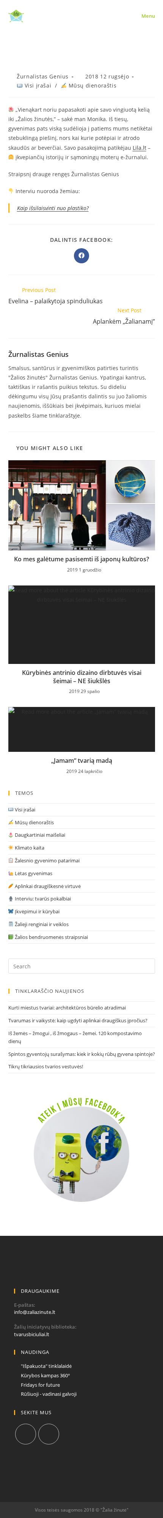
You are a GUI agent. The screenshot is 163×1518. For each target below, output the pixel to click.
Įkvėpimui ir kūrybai (37, 911)
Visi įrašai (37, 85)
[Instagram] (48, 1434)
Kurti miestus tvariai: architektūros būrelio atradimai (67, 1007)
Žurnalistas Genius (43, 76)
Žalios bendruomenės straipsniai (51, 937)
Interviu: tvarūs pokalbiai (42, 898)
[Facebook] (25, 1434)
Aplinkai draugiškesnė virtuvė (47, 886)
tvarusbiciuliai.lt (31, 1334)
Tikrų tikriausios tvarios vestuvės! (45, 1066)
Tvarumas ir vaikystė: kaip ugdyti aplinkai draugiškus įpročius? (77, 1020)
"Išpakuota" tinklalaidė (46, 1366)
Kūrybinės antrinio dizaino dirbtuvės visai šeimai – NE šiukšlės (81, 676)
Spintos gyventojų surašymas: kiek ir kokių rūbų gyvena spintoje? (81, 1054)
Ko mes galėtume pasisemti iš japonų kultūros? (81, 559)
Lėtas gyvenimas (33, 873)
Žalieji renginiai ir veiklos (41, 924)
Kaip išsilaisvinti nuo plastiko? (53, 208)
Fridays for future (40, 1384)
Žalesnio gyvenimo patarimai (47, 860)
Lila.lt (139, 147)
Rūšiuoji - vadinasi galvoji (49, 1393)
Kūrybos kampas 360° (45, 1375)
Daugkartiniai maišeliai (39, 834)
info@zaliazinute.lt (34, 1312)
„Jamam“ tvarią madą (81, 760)
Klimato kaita (29, 847)
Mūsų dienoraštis (91, 85)
